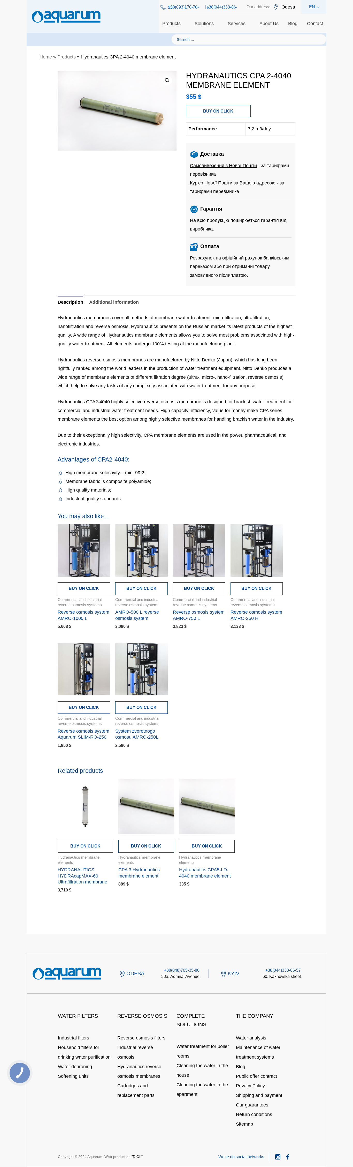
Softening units (73, 1076)
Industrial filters (73, 1037)
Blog (292, 23)
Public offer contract (256, 1076)
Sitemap (244, 1124)
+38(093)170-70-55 (183, 7)
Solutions (204, 23)
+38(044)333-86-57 (221, 7)
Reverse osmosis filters (141, 1037)
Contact (315, 23)
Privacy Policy (250, 1085)
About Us (269, 23)
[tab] (70, 302)
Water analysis (251, 1037)
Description (70, 302)
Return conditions (254, 1114)
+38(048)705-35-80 (181, 970)
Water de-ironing (75, 1066)
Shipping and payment (259, 1095)
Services (236, 23)
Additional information (114, 302)
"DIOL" (137, 1157)
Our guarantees (252, 1104)
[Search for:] (248, 39)
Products (171, 23)
